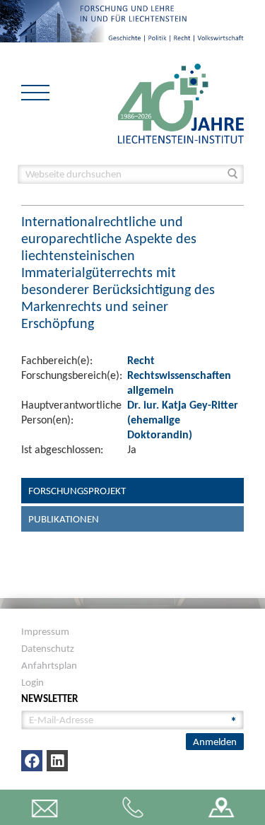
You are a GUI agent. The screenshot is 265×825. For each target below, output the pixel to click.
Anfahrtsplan (49, 665)
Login (32, 682)
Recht (141, 360)
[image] (181, 102)
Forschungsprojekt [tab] (77, 490)
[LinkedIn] (57, 760)
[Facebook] (31, 760)
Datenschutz (47, 648)
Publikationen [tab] (63, 519)
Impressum (45, 631)
